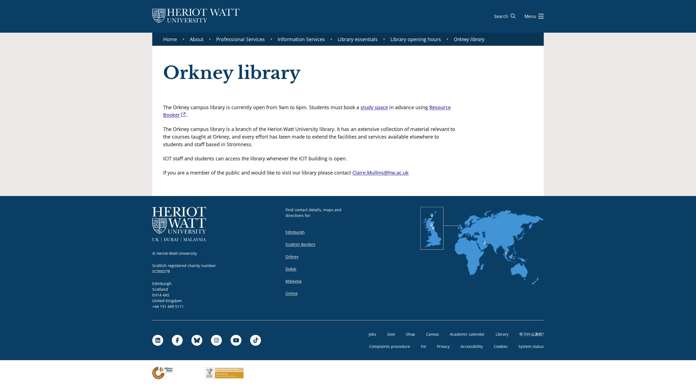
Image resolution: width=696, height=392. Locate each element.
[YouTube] (236, 340)
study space (374, 107)
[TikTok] (255, 340)
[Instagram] (216, 340)
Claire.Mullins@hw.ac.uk (380, 172)
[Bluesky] (196, 340)
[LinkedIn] (157, 340)
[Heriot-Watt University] (196, 16)
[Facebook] (177, 340)
